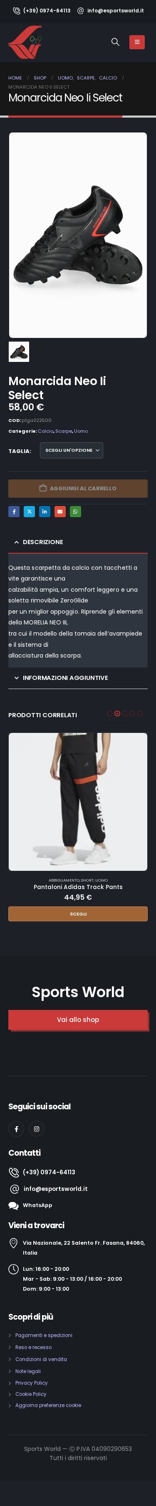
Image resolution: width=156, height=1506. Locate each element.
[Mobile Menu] (137, 42)
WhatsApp (75, 511)
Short (87, 880)
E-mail (60, 511)
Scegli (78, 914)
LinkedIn (44, 511)
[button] (115, 42)
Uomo (81, 431)
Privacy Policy (31, 1383)
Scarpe (63, 431)
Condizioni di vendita (41, 1359)
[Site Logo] (25, 42)
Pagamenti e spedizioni (43, 1335)
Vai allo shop (78, 1019)
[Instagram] (37, 1129)
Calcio (45, 431)
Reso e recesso (33, 1347)
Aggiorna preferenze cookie (48, 1405)
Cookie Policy (31, 1394)
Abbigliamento (64, 880)
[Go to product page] (78, 802)
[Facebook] (16, 1129)
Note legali (28, 1371)
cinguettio (29, 511)
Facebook (14, 511)
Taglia (19, 451)
